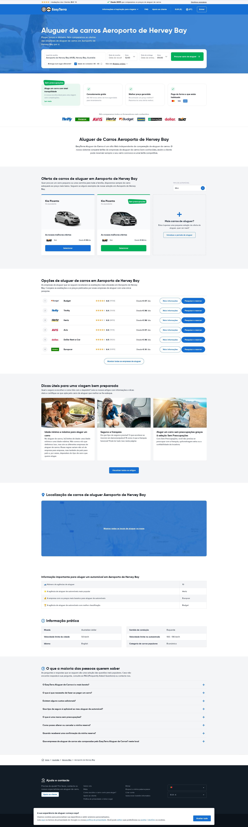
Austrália (55, 760)
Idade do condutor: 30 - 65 (88, 64)
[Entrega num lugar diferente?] (45, 64)
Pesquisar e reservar (193, 301)
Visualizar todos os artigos (124, 470)
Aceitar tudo (202, 818)
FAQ (146, 9)
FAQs (85, 789)
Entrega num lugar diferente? (59, 64)
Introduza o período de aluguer (179, 235)
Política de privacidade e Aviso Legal (98, 799)
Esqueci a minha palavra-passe (138, 789)
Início (47, 760)
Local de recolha (52, 55)
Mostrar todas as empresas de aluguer (124, 361)
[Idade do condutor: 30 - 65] (75, 64)
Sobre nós (87, 786)
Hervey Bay (66, 760)
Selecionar (67, 248)
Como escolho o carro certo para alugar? (99, 792)
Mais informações (170, 301)
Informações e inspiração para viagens (119, 9)
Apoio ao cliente (159, 9)
